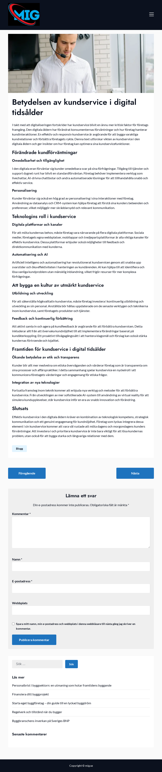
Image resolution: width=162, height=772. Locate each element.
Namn (17, 559)
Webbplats (19, 603)
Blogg (19, 448)
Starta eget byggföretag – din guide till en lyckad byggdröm (51, 703)
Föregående (27, 473)
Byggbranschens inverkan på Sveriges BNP (41, 721)
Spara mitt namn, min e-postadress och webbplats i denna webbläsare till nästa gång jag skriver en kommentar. (75, 626)
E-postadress (22, 581)
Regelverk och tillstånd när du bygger (37, 712)
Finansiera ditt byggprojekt (30, 694)
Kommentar (21, 514)
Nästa (135, 473)
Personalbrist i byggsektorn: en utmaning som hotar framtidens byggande (61, 685)
